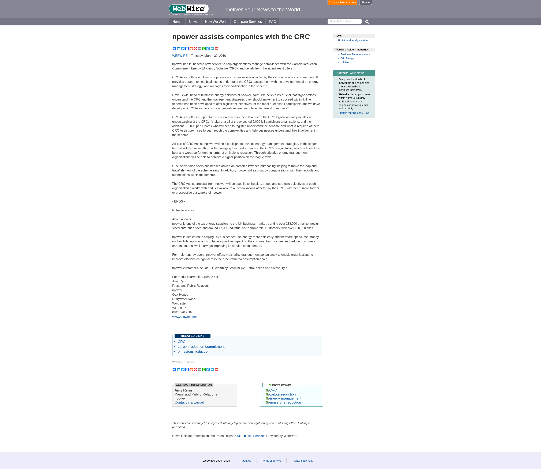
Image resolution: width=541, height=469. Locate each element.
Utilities (345, 62)
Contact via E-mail (189, 402)
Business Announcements (355, 54)
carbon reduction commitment (201, 346)
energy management (285, 398)
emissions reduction (193, 351)
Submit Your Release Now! (354, 112)
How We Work (216, 21)
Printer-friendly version (355, 40)
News (193, 21)
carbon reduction (282, 394)
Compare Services (248, 21)
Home (177, 21)
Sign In (366, 2)
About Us (246, 460)
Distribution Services (251, 436)
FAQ (272, 21)
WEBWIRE (180, 55)
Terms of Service (271, 460)
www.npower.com (184, 316)
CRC (181, 342)
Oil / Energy (347, 58)
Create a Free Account (342, 2)
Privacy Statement (302, 460)
